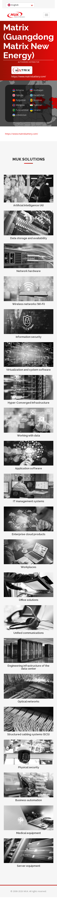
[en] (16, 15)
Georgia (19, 95)
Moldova (37, 100)
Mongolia (20, 105)
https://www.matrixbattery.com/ (28, 76)
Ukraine (37, 110)
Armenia (20, 90)
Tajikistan (37, 105)
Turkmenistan (21, 110)
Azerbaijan (38, 90)
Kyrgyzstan (21, 100)
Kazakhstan (38, 95)
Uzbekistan (21, 115)
